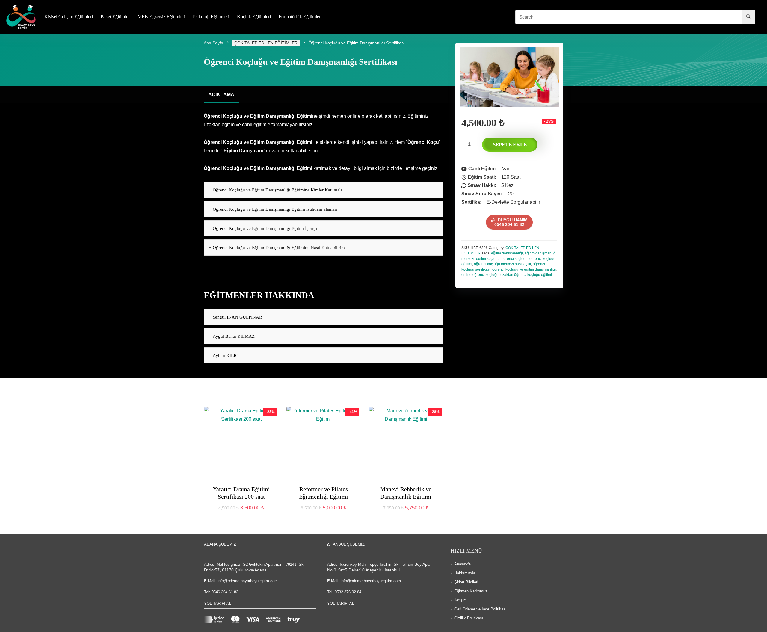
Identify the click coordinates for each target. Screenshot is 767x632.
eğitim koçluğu (488, 259)
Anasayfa (462, 564)
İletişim (460, 600)
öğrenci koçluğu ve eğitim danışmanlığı (524, 269)
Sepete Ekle (510, 144)
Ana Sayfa (213, 42)
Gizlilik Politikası (468, 618)
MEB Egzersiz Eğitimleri (161, 16)
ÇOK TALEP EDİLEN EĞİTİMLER (266, 42)
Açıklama (221, 94)
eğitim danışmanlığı (507, 253)
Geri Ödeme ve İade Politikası (480, 609)
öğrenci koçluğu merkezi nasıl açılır (502, 264)
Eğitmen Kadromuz (470, 591)
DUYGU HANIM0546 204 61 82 (511, 222)
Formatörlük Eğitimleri (300, 16)
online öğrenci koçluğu (480, 275)
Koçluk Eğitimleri (254, 16)
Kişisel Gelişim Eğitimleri (68, 16)
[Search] (748, 17)
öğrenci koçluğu (515, 259)
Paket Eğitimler (115, 16)
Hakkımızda (464, 573)
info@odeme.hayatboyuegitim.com (248, 581)
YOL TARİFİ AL (217, 603)
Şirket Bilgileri (466, 582)
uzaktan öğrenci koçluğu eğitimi (526, 275)
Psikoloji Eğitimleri (211, 16)
